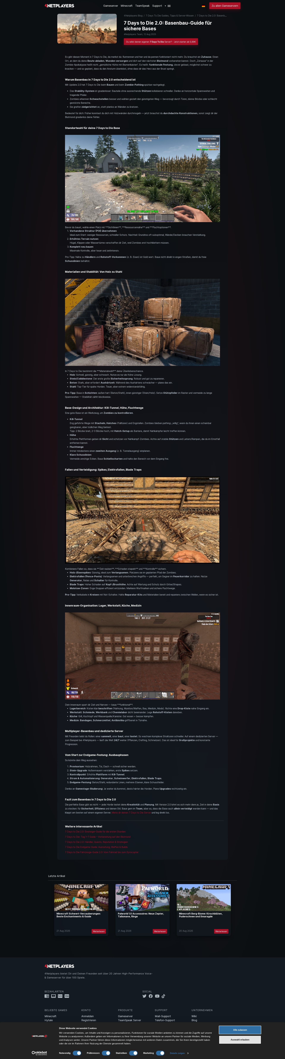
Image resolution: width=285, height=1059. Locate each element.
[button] (167, 6)
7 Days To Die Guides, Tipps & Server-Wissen (170, 15)
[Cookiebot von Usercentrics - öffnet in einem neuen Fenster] (39, 1053)
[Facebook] (152, 996)
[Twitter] (145, 996)
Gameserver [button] (110, 5)
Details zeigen (177, 1053)
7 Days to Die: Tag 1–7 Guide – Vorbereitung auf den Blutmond (97, 836)
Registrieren (88, 1020)
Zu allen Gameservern (225, 5)
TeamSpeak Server (129, 1020)
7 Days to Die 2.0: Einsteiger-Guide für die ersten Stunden (95, 831)
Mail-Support (163, 1016)
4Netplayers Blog (133, 15)
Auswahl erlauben (240, 1039)
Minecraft (127, 5)
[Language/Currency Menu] (203, 6)
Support (157, 5)
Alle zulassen (240, 1030)
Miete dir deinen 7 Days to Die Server (131, 812)
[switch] (106, 1053)
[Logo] (59, 5)
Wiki (194, 1016)
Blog (194, 1020)
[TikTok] (164, 996)
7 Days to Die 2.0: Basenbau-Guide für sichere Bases (225, 15)
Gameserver (125, 1016)
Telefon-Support (165, 1020)
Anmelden (87, 1016)
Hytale (49, 1020)
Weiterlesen (99, 931)
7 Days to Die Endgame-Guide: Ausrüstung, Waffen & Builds (96, 847)
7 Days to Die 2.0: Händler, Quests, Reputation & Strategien (96, 842)
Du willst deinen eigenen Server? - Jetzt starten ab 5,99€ (161, 42)
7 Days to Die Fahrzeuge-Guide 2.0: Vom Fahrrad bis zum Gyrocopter (101, 852)
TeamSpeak (142, 5)
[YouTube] (158, 996)
